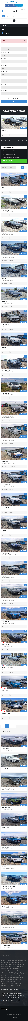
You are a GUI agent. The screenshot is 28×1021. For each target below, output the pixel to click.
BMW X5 (4, 130)
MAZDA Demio (6, 713)
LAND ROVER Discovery (8, 886)
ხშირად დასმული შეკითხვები (14, 1014)
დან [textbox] (3, 68)
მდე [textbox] (3, 74)
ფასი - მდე (4, 84)
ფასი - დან (4, 78)
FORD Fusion (5, 210)
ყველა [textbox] (4, 55)
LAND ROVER (5, 324)
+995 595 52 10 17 (10, 15)
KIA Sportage (6, 530)
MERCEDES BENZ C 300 (8, 416)
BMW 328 (4, 599)
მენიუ (4, 25)
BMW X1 (4, 576)
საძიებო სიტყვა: (5, 46)
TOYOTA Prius (5, 461)
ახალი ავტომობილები (9, 154)
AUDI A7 (4, 187)
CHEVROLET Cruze (7, 484)
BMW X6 (4, 256)
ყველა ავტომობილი (8, 147)
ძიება (14, 101)
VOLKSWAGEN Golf (7, 667)
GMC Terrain (5, 847)
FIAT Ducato (5, 393)
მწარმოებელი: (5, 52)
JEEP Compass (6, 370)
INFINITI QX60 (5, 827)
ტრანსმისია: (4, 90)
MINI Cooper (5, 621)
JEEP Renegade (6, 807)
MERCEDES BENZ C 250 (8, 439)
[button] (1, 140)
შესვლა (5, 29)
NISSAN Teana (6, 644)
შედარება (6, 33)
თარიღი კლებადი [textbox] (7, 167)
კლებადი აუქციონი (8, 160)
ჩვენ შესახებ (14, 1012)
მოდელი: (3, 58)
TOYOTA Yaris (5, 768)
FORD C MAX (5, 690)
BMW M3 (4, 347)
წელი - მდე (4, 71)
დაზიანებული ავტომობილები (11, 157)
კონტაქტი (14, 1017)
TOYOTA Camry (6, 507)
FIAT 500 (4, 278)
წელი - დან (4, 65)
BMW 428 (4, 301)
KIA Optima (5, 867)
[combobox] (14, 55)
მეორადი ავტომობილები (9, 151)
